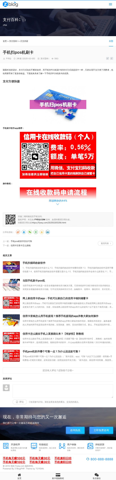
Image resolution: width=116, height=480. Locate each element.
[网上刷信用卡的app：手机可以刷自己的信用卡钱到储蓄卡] (11, 303)
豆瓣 (36, 232)
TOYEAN (40, 468)
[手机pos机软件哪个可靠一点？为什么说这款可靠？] (11, 356)
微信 (30, 232)
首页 (5, 41)
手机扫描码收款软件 (34, 262)
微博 (18, 232)
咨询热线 (75, 430)
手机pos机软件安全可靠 (21, 241)
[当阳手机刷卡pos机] (11, 285)
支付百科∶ (13, 41)
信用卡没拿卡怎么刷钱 (21, 245)
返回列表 (105, 243)
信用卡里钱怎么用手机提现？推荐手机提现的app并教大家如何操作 (60, 315)
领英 (48, 232)
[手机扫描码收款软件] (11, 267)
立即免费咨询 (101, 430)
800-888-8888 (102, 459)
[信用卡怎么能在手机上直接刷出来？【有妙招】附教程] (11, 338)
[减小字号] (111, 58)
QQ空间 (42, 232)
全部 (111, 41)
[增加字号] (107, 58)
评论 (21, 402)
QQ (24, 232)
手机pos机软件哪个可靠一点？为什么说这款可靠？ (52, 351)
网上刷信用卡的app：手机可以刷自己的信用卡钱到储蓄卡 (55, 298)
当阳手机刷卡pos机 (34, 280)
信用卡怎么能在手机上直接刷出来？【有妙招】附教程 (53, 333)
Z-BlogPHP (20, 468)
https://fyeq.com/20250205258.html (49, 222)
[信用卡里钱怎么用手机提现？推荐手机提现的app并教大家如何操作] (11, 320)
